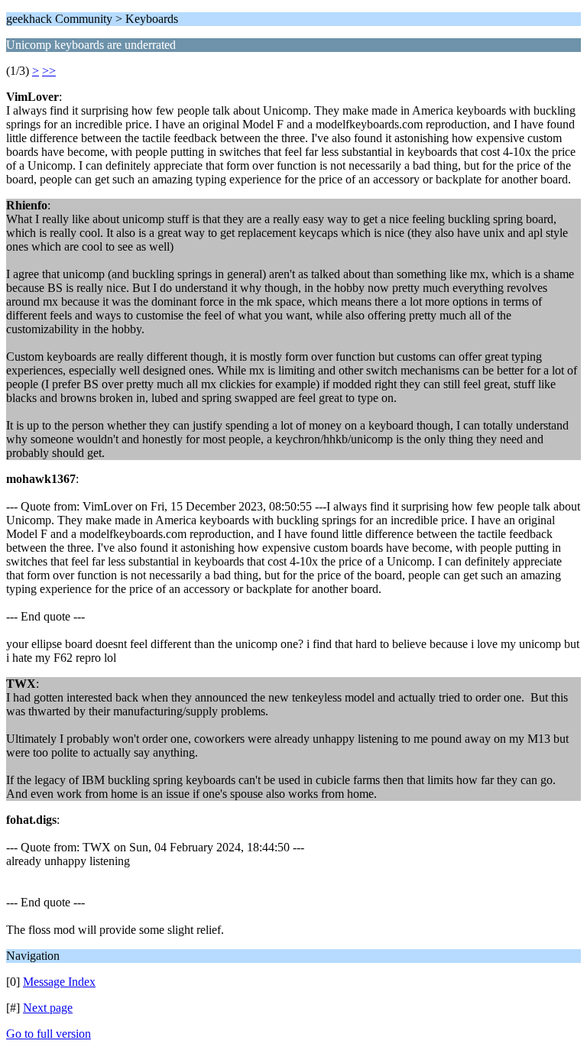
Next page (48, 1007)
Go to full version (48, 1033)
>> (49, 70)
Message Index (59, 981)
